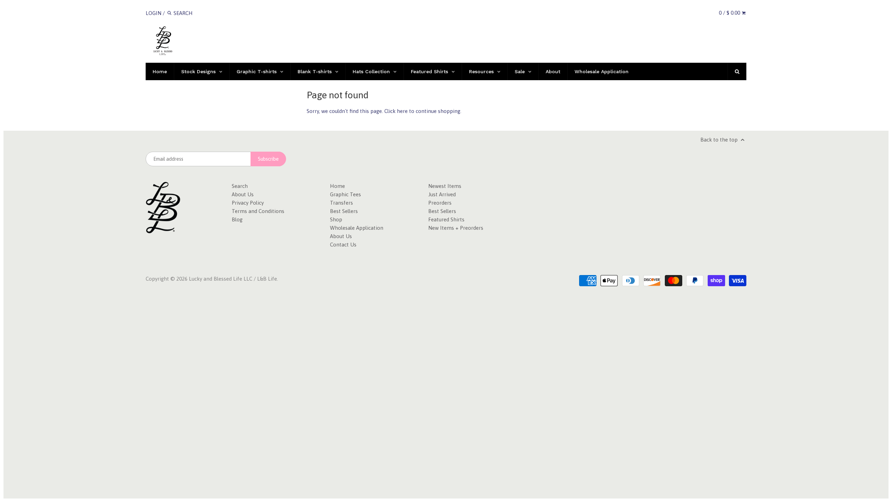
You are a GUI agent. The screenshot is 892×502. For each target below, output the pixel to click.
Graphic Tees (345, 194)
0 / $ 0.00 (730, 13)
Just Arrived (442, 194)
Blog (237, 219)
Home (337, 186)
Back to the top (719, 140)
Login (153, 13)
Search (240, 186)
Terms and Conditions (258, 211)
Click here (396, 111)
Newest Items (444, 186)
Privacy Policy (248, 203)
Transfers (341, 203)
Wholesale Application (356, 228)
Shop (336, 219)
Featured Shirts (446, 219)
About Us (243, 194)
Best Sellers (344, 211)
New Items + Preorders (455, 228)
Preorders (440, 203)
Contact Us (343, 245)
